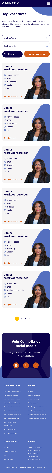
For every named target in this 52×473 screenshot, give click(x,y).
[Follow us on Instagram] (16, 365)
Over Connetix (11, 441)
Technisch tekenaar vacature (12, 407)
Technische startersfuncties (12, 399)
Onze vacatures (12, 385)
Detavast (32, 385)
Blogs (5, 455)
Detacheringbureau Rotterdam (37, 418)
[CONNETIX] (10, 3)
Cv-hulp (30, 391)
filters (10, 54)
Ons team (6, 447)
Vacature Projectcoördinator (12, 418)
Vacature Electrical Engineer (12, 403)
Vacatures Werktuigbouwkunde (13, 414)
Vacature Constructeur (10, 433)
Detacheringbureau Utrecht (36, 407)
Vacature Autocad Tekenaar (11, 410)
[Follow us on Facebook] (36, 365)
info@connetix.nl (33, 456)
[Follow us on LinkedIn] (26, 365)
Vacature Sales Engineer (11, 395)
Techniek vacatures (9, 429)
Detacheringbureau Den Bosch (36, 410)
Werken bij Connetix (10, 451)
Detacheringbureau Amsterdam (37, 414)
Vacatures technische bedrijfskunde (10, 424)
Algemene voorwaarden (25, 467)
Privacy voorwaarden (41, 467)
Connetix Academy (33, 399)
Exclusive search (33, 403)
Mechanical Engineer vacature (12, 391)
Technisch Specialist (34, 395)
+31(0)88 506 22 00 (34, 459)
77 (35, 318)
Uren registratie (8, 459)
